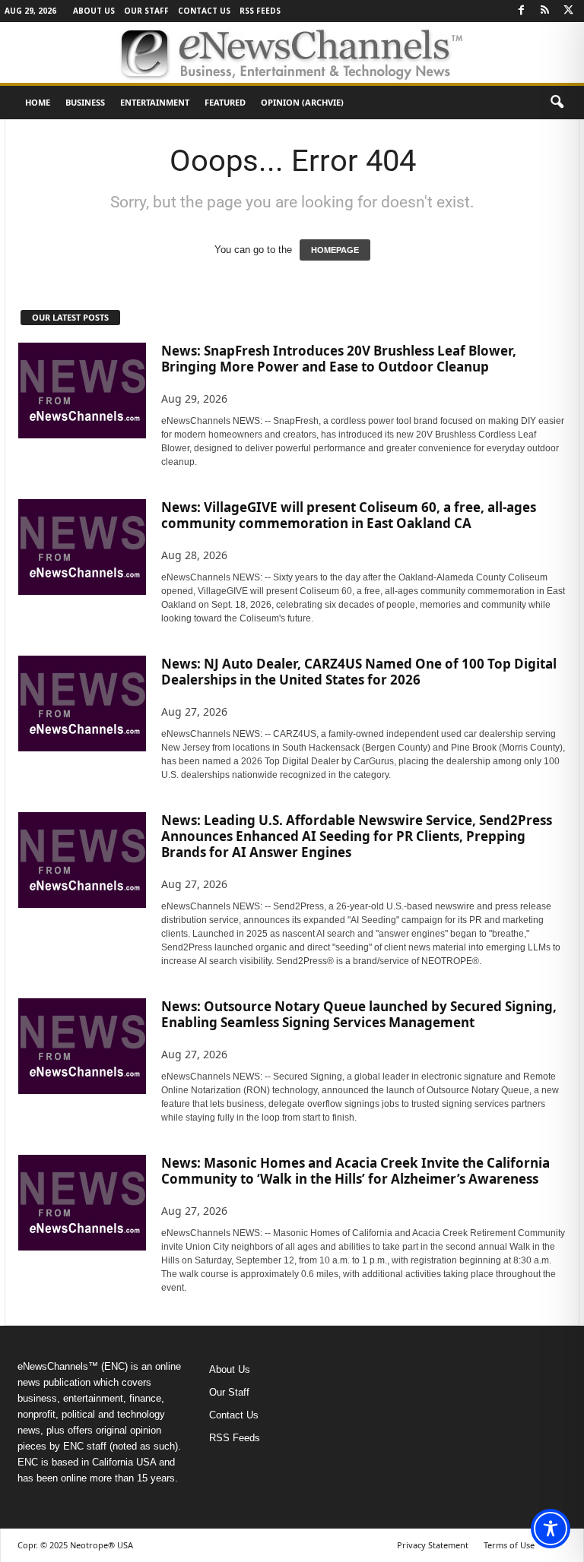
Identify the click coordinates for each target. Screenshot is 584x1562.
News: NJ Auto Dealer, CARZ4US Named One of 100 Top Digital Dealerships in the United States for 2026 (359, 671)
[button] (556, 102)
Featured (225, 102)
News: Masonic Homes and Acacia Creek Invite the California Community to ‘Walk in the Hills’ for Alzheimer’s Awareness (355, 1170)
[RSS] (544, 11)
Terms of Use (509, 1545)
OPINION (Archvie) (302, 102)
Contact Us (204, 10)
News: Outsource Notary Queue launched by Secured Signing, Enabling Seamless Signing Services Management (359, 1014)
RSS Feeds (260, 10)
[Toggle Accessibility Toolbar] (550, 1528)
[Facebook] (521, 11)
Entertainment (154, 102)
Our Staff (146, 10)
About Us (94, 10)
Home (37, 102)
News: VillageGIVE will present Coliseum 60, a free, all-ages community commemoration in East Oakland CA (348, 515)
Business (85, 102)
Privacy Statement (432, 1545)
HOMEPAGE (335, 250)
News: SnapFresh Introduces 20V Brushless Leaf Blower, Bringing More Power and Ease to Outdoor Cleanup (338, 358)
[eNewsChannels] (292, 52)
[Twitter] (568, 11)
